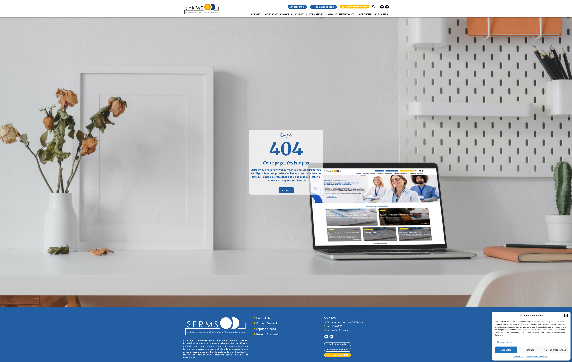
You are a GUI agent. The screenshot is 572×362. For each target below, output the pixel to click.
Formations (316, 14)
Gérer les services (504, 342)
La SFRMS (255, 14)
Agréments (365, 14)
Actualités (381, 14)
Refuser (530, 349)
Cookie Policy (518, 357)
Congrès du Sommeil (277, 14)
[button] (566, 315)
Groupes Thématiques (341, 14)
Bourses (299, 14)
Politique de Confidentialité (537, 357)
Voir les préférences (555, 349)
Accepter (506, 349)
